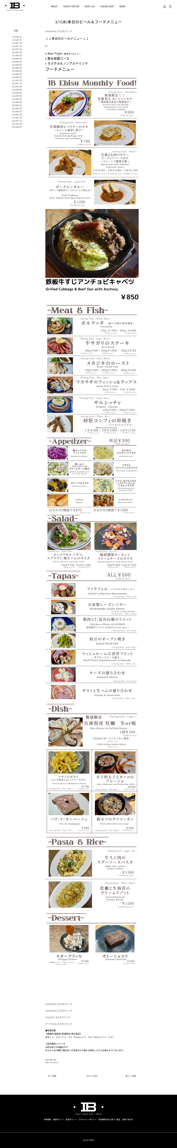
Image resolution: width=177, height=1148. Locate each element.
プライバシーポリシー (88, 1119)
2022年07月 (17, 96)
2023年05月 (17, 65)
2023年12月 (17, 43)
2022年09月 (17, 90)
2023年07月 (17, 58)
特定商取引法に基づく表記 (109, 1119)
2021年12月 (17, 118)
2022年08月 (17, 93)
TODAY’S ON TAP (71, 6)
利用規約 (47, 1119)
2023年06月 (17, 62)
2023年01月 (17, 77)
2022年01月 (17, 114)
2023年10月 (17, 49)
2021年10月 (17, 124)
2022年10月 (17, 86)
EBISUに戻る (92, 1076)
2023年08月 (17, 55)
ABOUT (54, 6)
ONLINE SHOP (107, 6)
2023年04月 (17, 68)
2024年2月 (17, 37)
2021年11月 (17, 121)
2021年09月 (17, 127)
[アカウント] (164, 6)
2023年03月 (17, 71)
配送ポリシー (71, 1119)
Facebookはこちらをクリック (58, 1010)
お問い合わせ (127, 1119)
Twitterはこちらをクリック (57, 1017)
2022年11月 (17, 83)
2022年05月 (17, 102)
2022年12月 (17, 80)
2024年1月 (17, 40)
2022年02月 (17, 111)
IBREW (91, 1140)
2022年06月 (17, 99)
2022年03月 (17, 108)
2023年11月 (17, 46)
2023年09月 (17, 52)
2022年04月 (17, 105)
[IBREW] (15, 7)
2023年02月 (17, 74)
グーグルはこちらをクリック (58, 1023)
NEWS (122, 6)
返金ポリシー (58, 1119)
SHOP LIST (90, 6)
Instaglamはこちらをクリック (58, 31)
